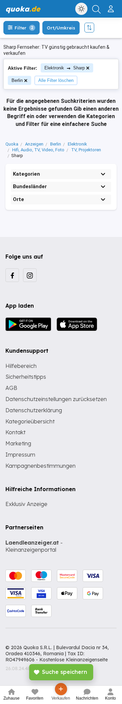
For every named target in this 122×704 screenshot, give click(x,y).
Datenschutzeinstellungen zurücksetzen (56, 399)
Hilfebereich (21, 365)
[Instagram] (29, 275)
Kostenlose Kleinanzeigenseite (73, 660)
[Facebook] (12, 275)
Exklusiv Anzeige (26, 504)
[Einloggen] (112, 6)
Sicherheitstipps (25, 376)
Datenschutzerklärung (33, 410)
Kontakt (15, 432)
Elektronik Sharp (64, 67)
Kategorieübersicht (30, 421)
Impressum (20, 454)
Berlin (17, 80)
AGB (11, 387)
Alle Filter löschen (56, 80)
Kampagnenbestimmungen (40, 465)
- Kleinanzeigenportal (34, 546)
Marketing (18, 443)
